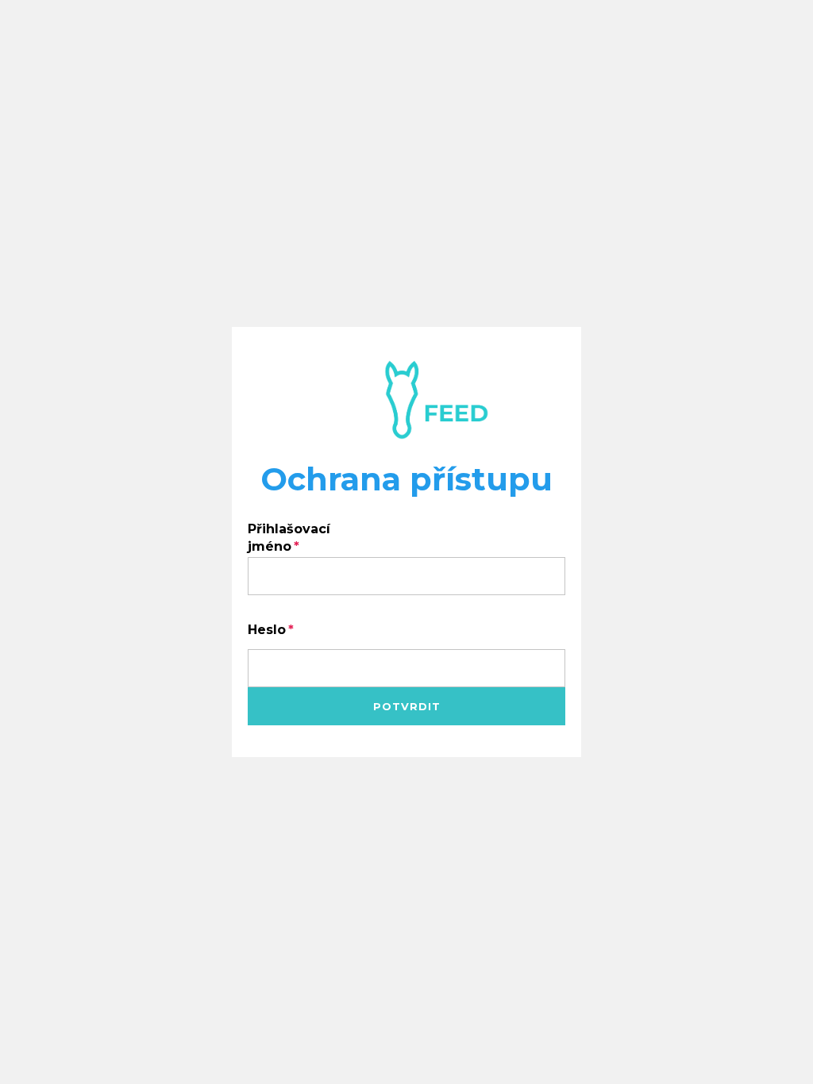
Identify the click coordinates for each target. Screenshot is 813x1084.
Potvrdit (407, 706)
